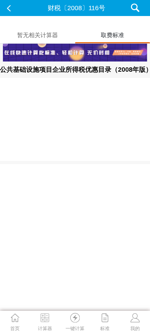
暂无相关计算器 (37, 35)
